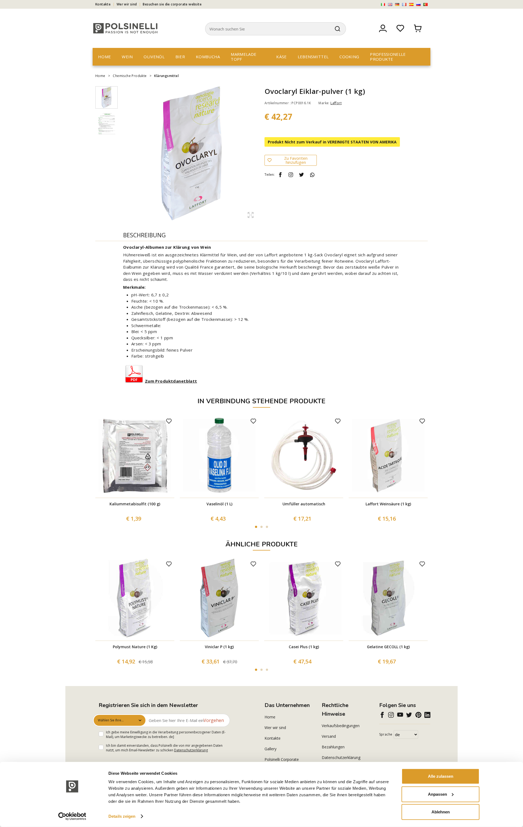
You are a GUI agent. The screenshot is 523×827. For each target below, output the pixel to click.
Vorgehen (213, 720)
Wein (127, 56)
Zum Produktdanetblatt (171, 381)
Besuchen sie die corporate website (172, 4)
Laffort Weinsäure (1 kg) (388, 503)
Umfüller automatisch (303, 503)
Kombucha (208, 56)
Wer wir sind (127, 4)
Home (104, 56)
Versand (329, 736)
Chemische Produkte (130, 75)
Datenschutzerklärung (191, 750)
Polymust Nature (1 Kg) (135, 646)
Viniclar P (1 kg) (219, 646)
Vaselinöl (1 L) (219, 503)
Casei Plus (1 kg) (304, 646)
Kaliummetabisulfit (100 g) (135, 503)
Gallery (270, 748)
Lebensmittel (313, 56)
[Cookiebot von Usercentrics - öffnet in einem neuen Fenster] (72, 816)
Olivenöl (154, 56)
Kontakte (103, 4)
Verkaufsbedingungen (341, 725)
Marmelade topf (243, 56)
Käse (281, 56)
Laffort (336, 103)
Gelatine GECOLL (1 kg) (388, 646)
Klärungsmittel (166, 75)
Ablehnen (440, 812)
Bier (180, 56)
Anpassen (437, 794)
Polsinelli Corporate (281, 759)
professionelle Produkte (388, 56)
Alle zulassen (440, 776)
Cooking (349, 56)
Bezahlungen (333, 746)
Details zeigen (121, 816)
